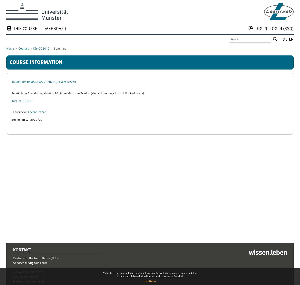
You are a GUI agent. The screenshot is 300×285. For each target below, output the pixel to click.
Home (10, 48)
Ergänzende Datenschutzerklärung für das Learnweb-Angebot (150, 276)
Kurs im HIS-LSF (21, 101)
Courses (23, 48)
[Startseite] (279, 11)
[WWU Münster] (37, 11)
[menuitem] (21, 29)
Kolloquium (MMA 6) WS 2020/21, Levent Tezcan (43, 82)
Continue (150, 281)
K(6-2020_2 (41, 48)
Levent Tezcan (37, 112)
